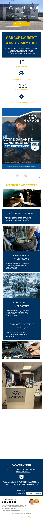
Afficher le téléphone (23, 472)
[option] (21, 139)
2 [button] (39, 177)
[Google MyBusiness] (22, 477)
